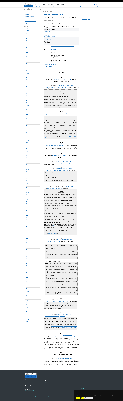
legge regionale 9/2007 (68, 186)
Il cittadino (62, 4)
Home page (36, 6)
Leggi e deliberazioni (55, 4)
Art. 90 (27, 272)
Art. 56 (27, 180)
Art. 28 (27, 100)
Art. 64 (27, 208)
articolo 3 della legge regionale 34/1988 (64, 113)
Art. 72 (27, 228)
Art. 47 (27, 153)
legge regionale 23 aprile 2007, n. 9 (60, 155)
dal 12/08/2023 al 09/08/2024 (49, 34)
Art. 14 (27, 65)
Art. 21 (27, 84)
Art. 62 (27, 203)
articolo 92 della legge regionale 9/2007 (63, 314)
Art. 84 (27, 258)
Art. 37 (27, 123)
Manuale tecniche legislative (86, 19)
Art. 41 (27, 132)
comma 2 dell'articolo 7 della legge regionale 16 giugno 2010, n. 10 (60, 360)
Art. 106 (27, 316)
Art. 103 (27, 309)
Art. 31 (27, 109)
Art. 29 (27, 102)
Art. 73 (27, 231)
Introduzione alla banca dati (29, 11)
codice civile (55, 225)
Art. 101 (27, 302)
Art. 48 (27, 155)
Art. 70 (27, 222)
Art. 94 (27, 281)
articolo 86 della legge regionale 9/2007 (54, 188)
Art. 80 (27, 249)
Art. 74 (27, 235)
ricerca (45, 6)
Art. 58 (27, 187)
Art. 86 (27, 263)
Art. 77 (27, 242)
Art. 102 (27, 304)
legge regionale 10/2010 (52, 233)
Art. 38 (27, 125)
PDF (47, 39)
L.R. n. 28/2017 (27, 28)
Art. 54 (27, 171)
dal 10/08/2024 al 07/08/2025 (49, 32)
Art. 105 (27, 313)
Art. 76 (27, 240)
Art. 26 (27, 95)
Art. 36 (27, 121)
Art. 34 (27, 116)
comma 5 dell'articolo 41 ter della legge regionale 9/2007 (57, 170)
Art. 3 (27, 38)
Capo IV (27, 105)
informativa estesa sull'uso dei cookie (114, 395)
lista (48, 6)
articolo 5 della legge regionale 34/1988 (63, 143)
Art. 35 (27, 118)
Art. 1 (27, 33)
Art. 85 (27, 261)
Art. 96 (27, 286)
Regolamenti (27, 18)
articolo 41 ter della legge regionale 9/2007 (64, 168)
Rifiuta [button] (82, 397)
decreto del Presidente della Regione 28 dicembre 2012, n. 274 (64, 326)
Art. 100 (27, 297)
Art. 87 (27, 265)
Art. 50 (27, 160)
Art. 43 (27, 137)
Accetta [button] (78, 397)
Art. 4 (27, 40)
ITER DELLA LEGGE (48, 66)
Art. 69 (27, 219)
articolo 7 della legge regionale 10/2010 (63, 358)
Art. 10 (27, 56)
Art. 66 (27, 212)
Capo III (27, 73)
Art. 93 (27, 279)
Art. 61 (27, 201)
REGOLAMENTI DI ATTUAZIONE (50, 64)
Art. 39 (27, 127)
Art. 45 (27, 146)
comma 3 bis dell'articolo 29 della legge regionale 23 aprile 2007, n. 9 (58, 163)
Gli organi (43, 4)
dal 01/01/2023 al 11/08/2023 (49, 35)
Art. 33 (27, 114)
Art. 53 (27, 166)
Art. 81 (27, 251)
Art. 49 (27, 157)
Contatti (26, 23)
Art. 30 (27, 107)
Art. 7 (27, 47)
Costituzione (84, 17)
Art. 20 (27, 82)
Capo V (27, 300)
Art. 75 (27, 238)
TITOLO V (27, 319)
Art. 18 (27, 77)
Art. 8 (27, 49)
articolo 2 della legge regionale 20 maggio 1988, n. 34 (56, 87)
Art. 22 (27, 86)
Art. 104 (27, 311)
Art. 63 (27, 206)
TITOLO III (27, 174)
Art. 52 (27, 164)
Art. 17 (27, 75)
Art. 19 (27, 79)
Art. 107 (27, 323)
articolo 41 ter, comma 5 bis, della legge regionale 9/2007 (66, 336)
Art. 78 (27, 245)
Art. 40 (27, 130)
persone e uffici (83, 5)
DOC (50, 39)
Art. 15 (27, 68)
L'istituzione (37, 4)
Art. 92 (27, 277)
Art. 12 (27, 61)
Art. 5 (27, 42)
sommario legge (52, 6)
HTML (45, 39)
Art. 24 (27, 91)
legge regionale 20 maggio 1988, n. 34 (62, 79)
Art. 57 (27, 185)
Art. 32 (27, 111)
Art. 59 (27, 189)
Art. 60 (27, 194)
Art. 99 (27, 295)
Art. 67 (27, 215)
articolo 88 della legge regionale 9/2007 (64, 239)
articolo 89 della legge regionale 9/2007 (63, 299)
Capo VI (27, 307)
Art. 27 (27, 98)
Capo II (27, 54)
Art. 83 (27, 256)
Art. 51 (27, 162)
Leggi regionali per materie (29, 16)
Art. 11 (27, 59)
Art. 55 (27, 178)
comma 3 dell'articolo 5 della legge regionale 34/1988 (55, 145)
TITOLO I (27, 30)
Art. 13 (27, 63)
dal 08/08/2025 (47, 31)
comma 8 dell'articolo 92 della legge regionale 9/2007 (55, 316)
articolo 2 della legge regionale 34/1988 (64, 85)
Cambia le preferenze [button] (88, 397)
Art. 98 (27, 293)
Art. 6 (27, 45)
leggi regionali (41, 6)
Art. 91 (27, 274)
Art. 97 (27, 288)
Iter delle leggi (84, 14)
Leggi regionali (27, 14)
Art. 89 (27, 270)
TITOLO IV (27, 197)
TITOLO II (27, 140)
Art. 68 (27, 217)
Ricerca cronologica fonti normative (30, 21)
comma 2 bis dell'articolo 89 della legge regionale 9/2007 (57, 301)
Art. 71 (27, 226)
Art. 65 (27, 210)
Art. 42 (27, 134)
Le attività (48, 4)
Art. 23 (27, 88)
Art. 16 (27, 70)
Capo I (27, 32)
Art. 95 (27, 284)
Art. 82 (27, 254)
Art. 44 (27, 144)
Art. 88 (27, 267)
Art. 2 (27, 36)
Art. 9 (27, 52)
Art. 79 (27, 247)
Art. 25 (27, 93)
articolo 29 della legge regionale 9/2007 (63, 161)
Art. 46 (27, 148)
